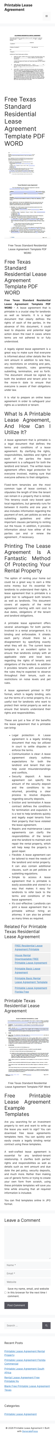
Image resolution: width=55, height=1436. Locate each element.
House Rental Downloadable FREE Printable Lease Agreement (31, 959)
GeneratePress (30, 1431)
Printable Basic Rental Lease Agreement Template (31, 980)
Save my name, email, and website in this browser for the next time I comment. (28, 1292)
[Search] (46, 1325)
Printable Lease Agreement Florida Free (31, 990)
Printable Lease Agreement (18, 7)
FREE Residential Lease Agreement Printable (29, 947)
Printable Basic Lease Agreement (27, 970)
